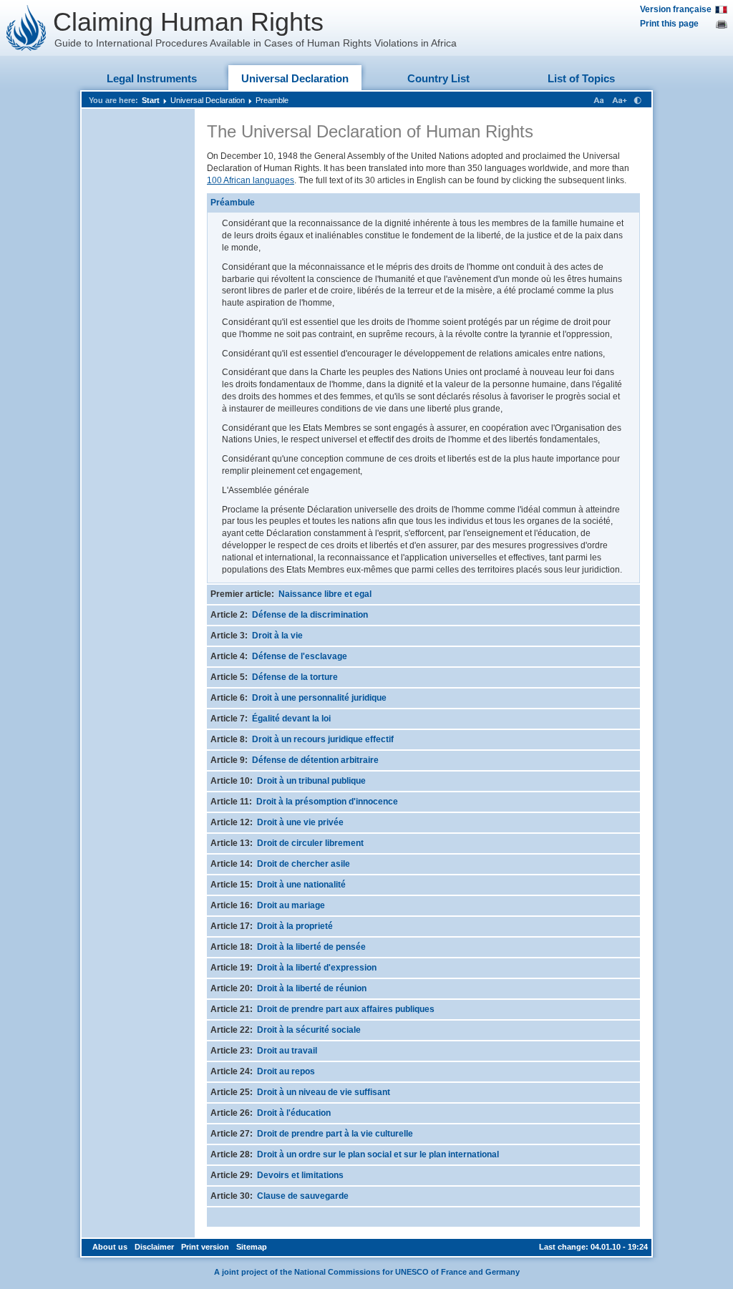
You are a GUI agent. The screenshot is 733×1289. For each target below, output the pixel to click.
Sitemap (251, 1246)
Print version (205, 1246)
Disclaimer (154, 1246)
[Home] (26, 28)
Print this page (669, 24)
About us (109, 1246)
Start (151, 100)
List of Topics (581, 78)
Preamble (272, 100)
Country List (438, 78)
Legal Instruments (152, 78)
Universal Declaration (295, 78)
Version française (676, 9)
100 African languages (250, 180)
